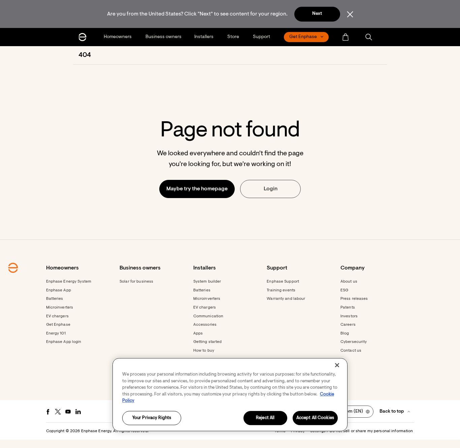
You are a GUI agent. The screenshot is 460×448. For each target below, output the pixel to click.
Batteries (54, 299)
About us (348, 282)
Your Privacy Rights (151, 418)
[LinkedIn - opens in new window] (78, 412)
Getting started (207, 342)
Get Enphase (58, 325)
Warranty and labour (286, 299)
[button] (369, 37)
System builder (207, 282)
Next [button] (317, 13)
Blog (344, 333)
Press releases (354, 299)
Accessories (205, 325)
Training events (281, 290)
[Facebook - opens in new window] (48, 412)
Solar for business (136, 282)
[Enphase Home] (82, 37)
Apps (198, 333)
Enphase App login (63, 342)
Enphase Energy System (69, 282)
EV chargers (57, 316)
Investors (349, 316)
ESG (344, 290)
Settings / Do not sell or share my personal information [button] (361, 431)
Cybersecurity (353, 342)
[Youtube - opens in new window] (68, 412)
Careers (348, 325)
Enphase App (58, 290)
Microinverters (59, 308)
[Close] (337, 365)
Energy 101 (56, 333)
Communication (208, 316)
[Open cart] (345, 37)
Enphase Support (283, 282)
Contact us (350, 351)
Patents (347, 308)
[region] (230, 394)
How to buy (203, 351)
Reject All (265, 418)
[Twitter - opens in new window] (58, 412)
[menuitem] (118, 37)
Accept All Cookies (315, 418)
